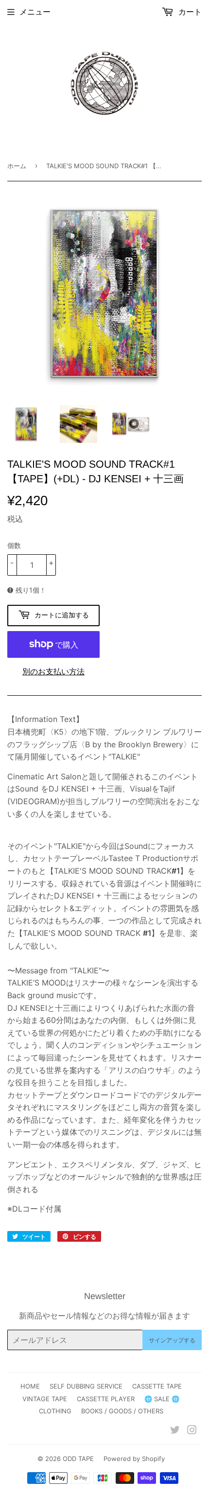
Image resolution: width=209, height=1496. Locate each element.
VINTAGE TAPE (44, 1399)
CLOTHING (55, 1411)
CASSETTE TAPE (157, 1386)
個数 (14, 545)
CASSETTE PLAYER (106, 1399)
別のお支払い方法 (53, 671)
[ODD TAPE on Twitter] (175, 1431)
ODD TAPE (78, 1458)
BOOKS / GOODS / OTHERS (122, 1411)
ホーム (16, 166)
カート (189, 12)
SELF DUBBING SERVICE (86, 1386)
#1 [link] (176, 871)
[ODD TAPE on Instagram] (192, 1431)
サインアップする (172, 1340)
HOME (30, 1386)
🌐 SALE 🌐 (161, 1399)
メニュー (35, 12)
